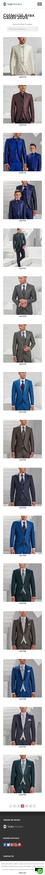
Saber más (22, 873)
